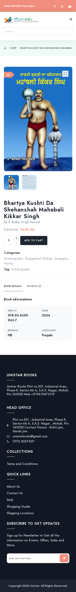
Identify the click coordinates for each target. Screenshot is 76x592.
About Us (13, 487)
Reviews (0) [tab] (34, 286)
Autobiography (13, 258)
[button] (65, 74)
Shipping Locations (20, 513)
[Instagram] (62, 7)
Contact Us (15, 493)
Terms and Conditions (22, 464)
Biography (61, 258)
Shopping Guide (18, 506)
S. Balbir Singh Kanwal (24, 222)
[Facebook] (55, 7)
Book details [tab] (12, 286)
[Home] (5, 48)
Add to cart (33, 240)
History (8, 263)
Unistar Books (16, 386)
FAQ (10, 500)
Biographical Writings (39, 258)
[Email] (69, 7)
